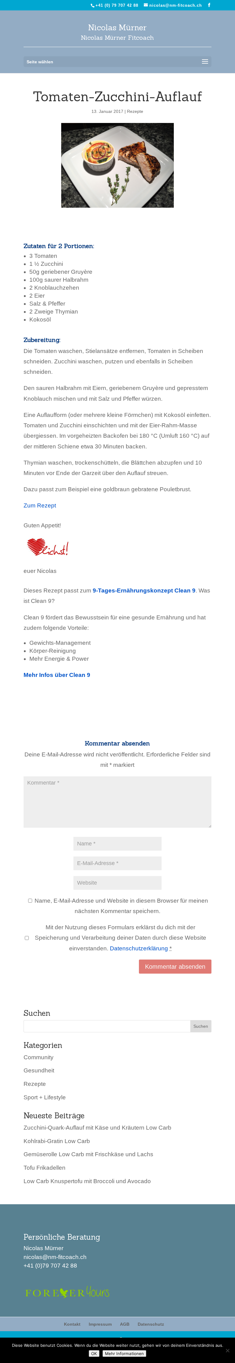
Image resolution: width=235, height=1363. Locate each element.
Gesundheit (39, 1070)
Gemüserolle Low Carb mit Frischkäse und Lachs (88, 1154)
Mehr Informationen (124, 1353)
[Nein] (227, 1350)
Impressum (100, 1324)
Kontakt (72, 1324)
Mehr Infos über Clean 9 (57, 675)
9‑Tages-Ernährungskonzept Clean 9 (144, 590)
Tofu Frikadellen (44, 1167)
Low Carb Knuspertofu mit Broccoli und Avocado (87, 1181)
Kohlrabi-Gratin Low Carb (57, 1141)
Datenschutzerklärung (139, 948)
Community (39, 1057)
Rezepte (135, 111)
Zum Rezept (40, 505)
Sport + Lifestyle (45, 1097)
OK (94, 1353)
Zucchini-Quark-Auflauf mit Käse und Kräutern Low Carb (97, 1127)
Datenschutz (151, 1324)
